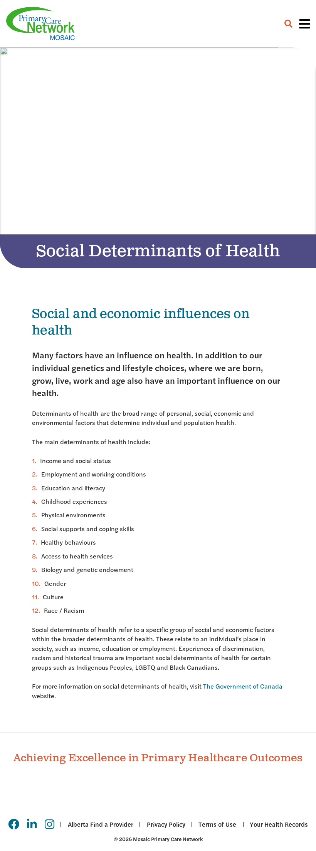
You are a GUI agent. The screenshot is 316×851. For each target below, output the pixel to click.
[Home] (40, 23)
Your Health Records (279, 824)
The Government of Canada (242, 686)
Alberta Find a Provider (100, 824)
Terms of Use (217, 824)
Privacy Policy (166, 824)
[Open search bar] (288, 24)
